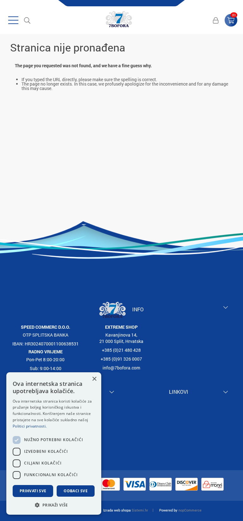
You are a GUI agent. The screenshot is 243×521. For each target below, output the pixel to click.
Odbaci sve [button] (76, 491)
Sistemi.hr (140, 510)
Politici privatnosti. (30, 426)
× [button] (94, 379)
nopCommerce (190, 510)
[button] (54, 504)
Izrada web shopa (117, 510)
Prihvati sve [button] (33, 491)
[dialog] (53, 443)
